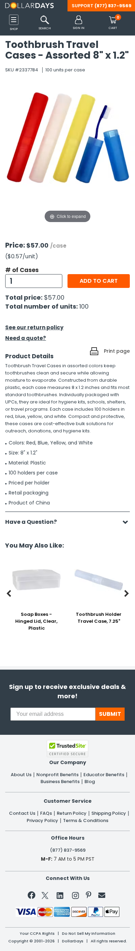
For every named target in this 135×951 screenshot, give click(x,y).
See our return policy (34, 327)
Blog (89, 782)
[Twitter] (45, 897)
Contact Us (22, 813)
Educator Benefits (103, 775)
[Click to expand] (67, 155)
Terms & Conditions (85, 821)
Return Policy (72, 813)
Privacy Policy (42, 821)
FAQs (46, 813)
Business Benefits (60, 782)
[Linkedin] (60, 895)
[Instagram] (75, 897)
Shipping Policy (108, 813)
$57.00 (54, 297)
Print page (117, 351)
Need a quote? (25, 338)
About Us (21, 775)
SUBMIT (110, 714)
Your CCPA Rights (37, 933)
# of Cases (22, 270)
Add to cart (99, 281)
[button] (78, 23)
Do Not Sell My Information (88, 933)
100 (84, 306)
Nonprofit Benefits (57, 775)
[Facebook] (33, 896)
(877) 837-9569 (113, 5)
